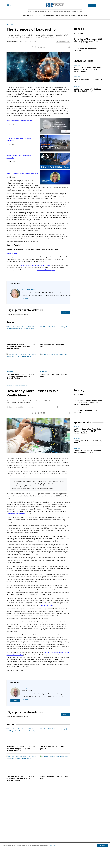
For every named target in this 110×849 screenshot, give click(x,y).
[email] (44, 47)
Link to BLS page (46, 605)
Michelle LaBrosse (12, 41)
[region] (55, 845)
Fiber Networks (28, 15)
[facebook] (32, 47)
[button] (8, 5)
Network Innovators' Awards (66, 15)
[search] (11, 5)
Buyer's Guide (82, 15)
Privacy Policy (52, 845)
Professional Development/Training (18, 385)
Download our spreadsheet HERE (18, 513)
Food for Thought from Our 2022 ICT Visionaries (22, 173)
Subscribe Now (12, 253)
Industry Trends (48, 15)
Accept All (102, 845)
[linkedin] (35, 47)
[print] (69, 47)
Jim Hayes (10, 407)
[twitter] (38, 47)
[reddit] (41, 47)
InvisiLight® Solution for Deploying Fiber (19, 120)
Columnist (10, 24)
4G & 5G (38, 15)
